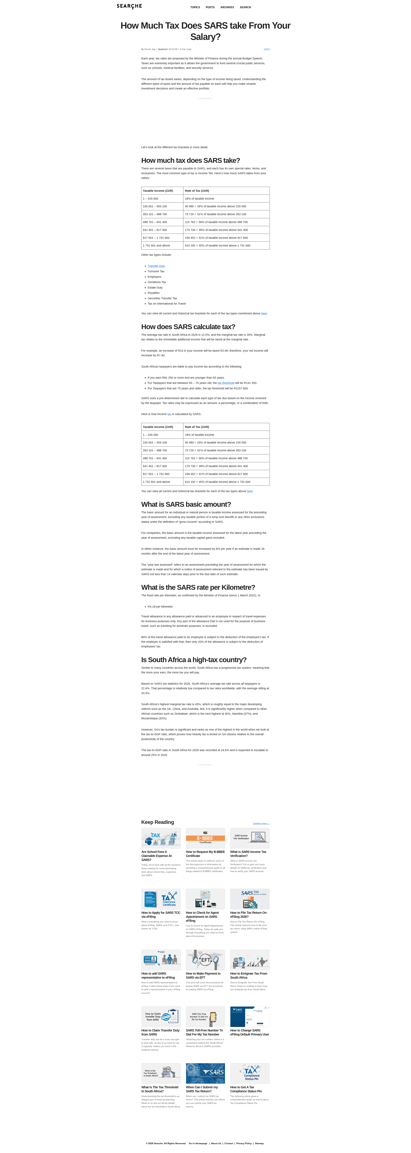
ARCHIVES (227, 7)
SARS (267, 49)
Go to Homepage (198, 1143)
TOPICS (195, 7)
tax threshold (226, 383)
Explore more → (261, 823)
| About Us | (216, 1143)
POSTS (210, 7)
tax (169, 414)
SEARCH (245, 7)
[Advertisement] (205, 122)
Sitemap (259, 1143)
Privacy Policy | (245, 1143)
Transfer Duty (156, 266)
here (264, 313)
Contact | (229, 1143)
